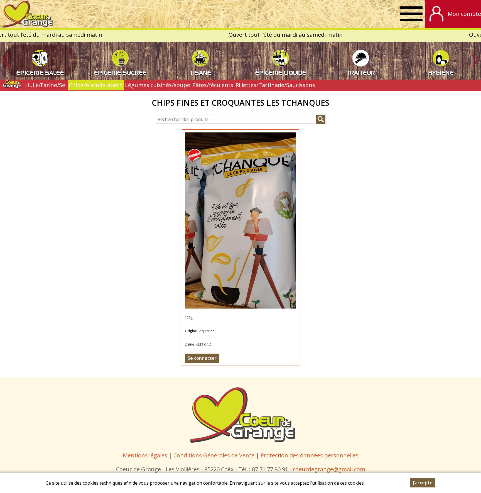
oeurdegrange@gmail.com (330, 469)
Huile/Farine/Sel (46, 85)
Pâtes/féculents (212, 85)
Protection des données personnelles (310, 455)
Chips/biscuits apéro (96, 85)
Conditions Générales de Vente (214, 455)
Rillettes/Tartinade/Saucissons (275, 85)
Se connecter (202, 358)
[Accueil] (26, 14)
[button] (475, 61)
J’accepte (423, 483)
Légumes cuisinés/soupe (157, 85)
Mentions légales (145, 455)
